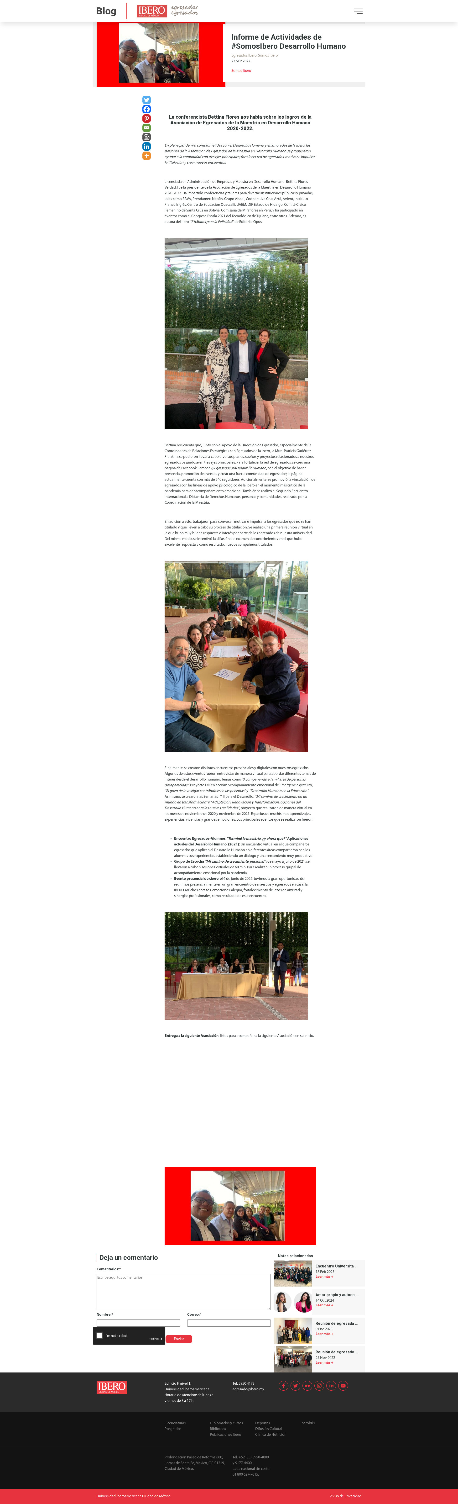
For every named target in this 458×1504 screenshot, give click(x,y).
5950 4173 (247, 1384)
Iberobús (308, 1423)
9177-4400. (243, 1463)
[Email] (146, 128)
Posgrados (173, 1429)
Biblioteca (218, 1429)
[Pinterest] (146, 118)
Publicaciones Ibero (225, 1435)
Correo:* (194, 1315)
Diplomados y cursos (226, 1423)
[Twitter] (146, 100)
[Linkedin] (146, 146)
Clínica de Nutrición (270, 1435)
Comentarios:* (109, 1269)
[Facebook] (146, 109)
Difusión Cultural (268, 1429)
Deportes (262, 1423)
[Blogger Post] (146, 137)
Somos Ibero (241, 71)
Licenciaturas (175, 1423)
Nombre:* (105, 1315)
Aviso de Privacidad (345, 1496)
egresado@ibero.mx (248, 1389)
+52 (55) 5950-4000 (254, 1457)
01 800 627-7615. (246, 1475)
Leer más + (324, 1277)
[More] (146, 156)
